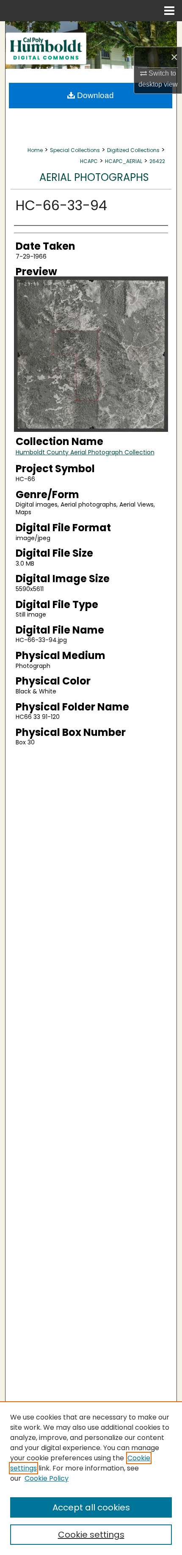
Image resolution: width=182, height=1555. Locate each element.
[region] (91, 1478)
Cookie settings (91, 1535)
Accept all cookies (91, 1507)
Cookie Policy (47, 1478)
